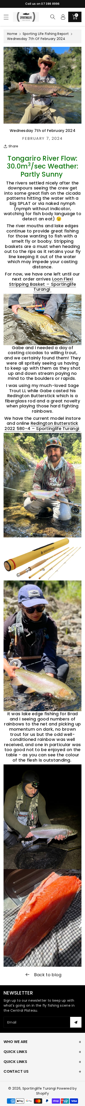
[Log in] (63, 17)
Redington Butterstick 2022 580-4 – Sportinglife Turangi (42, 425)
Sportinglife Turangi (39, 1088)
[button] (8, 17)
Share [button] (13, 146)
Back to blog (47, 975)
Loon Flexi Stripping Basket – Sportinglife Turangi (42, 284)
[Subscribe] (75, 1022)
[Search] (52, 17)
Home (12, 33)
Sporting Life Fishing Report (46, 33)
